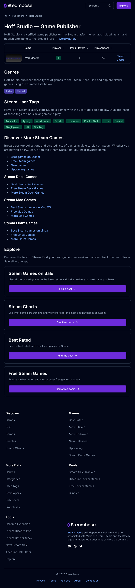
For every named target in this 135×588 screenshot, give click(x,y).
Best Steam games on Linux (29, 230)
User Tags (12, 486)
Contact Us (92, 580)
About (77, 580)
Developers (13, 493)
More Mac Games (22, 215)
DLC (8, 427)
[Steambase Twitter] (80, 546)
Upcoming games (22, 169)
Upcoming (76, 448)
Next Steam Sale (17, 545)
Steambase (74, 532)
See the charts (65, 322)
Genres (10, 472)
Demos (10, 434)
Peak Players (77, 47)
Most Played (77, 427)
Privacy (40, 580)
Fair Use (65, 580)
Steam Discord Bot (18, 531)
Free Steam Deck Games (27, 188)
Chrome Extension (18, 524)
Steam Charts (120, 58)
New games (19, 165)
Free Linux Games (23, 234)
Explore (123, 5)
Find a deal (65, 288)
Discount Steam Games (84, 479)
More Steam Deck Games (27, 192)
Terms (52, 580)
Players (56, 47)
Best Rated (76, 420)
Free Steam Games (81, 486)
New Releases (78, 441)
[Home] (5, 15)
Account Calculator (18, 552)
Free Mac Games (22, 211)
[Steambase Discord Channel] (69, 546)
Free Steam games (23, 161)
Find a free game (65, 388)
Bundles (11, 441)
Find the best (65, 355)
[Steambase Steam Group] (75, 546)
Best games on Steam (25, 156)
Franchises (13, 507)
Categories (13, 479)
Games (10, 420)
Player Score (101, 47)
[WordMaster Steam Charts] (14, 57)
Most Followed (78, 434)
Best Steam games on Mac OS (31, 207)
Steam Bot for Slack (19, 538)
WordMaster (67, 38)
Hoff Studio (35, 15)
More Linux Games (23, 239)
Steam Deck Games (82, 455)
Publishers (18, 15)
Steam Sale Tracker (82, 472)
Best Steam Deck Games (27, 184)
